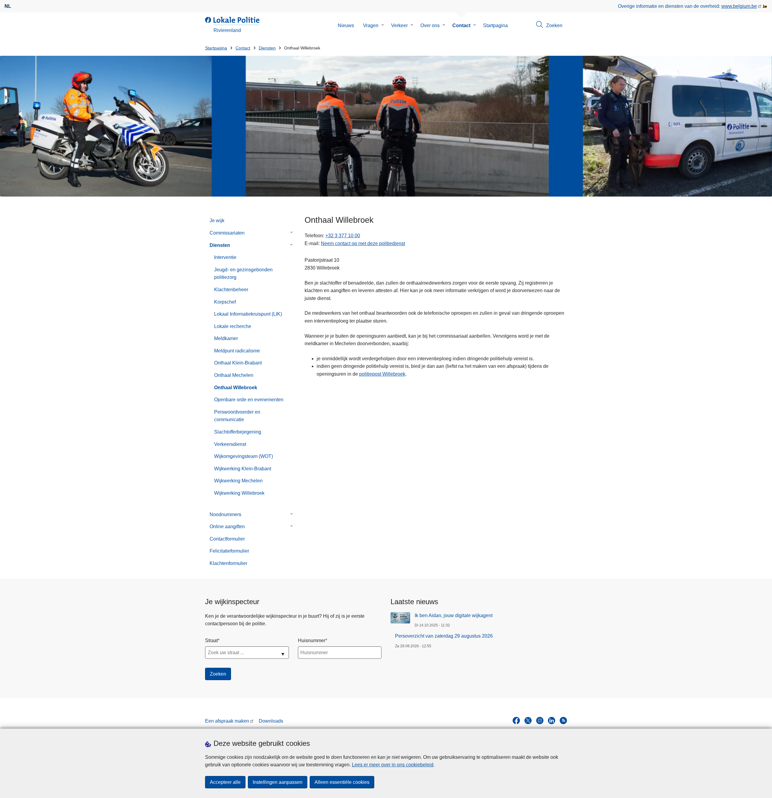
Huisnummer (311, 640)
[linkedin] (551, 720)
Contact (461, 25)
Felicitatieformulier (229, 551)
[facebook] (516, 720)
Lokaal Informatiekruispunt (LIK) (248, 314)
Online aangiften (227, 526)
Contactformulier (227, 538)
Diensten (267, 48)
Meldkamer (226, 338)
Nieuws (346, 25)
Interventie (225, 257)
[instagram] (539, 720)
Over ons (430, 25)
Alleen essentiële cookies (342, 782)
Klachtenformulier (228, 563)
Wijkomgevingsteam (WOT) (243, 456)
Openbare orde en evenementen (248, 399)
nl (8, 6)
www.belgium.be (739, 6)
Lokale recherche (232, 326)
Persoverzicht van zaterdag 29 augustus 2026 (444, 636)
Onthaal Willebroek (235, 387)
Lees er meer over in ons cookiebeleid (392, 764)
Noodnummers (225, 514)
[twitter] (528, 720)
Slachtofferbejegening (237, 431)
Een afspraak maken (227, 721)
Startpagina (495, 25)
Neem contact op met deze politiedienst (363, 243)
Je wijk (217, 220)
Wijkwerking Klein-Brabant (242, 468)
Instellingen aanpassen (277, 782)
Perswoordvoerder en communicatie (237, 415)
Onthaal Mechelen (233, 375)
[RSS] (563, 720)
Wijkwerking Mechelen (238, 480)
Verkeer (399, 25)
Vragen (370, 25)
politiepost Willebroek (382, 374)
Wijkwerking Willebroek (239, 493)
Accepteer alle (225, 782)
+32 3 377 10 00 (342, 235)
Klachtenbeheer (231, 289)
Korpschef (225, 301)
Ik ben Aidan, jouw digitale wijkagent (453, 615)
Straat (211, 640)
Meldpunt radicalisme (237, 350)
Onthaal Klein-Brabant (238, 362)
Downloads (271, 721)
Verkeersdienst (230, 444)
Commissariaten (227, 232)
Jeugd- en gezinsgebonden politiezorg (243, 273)
